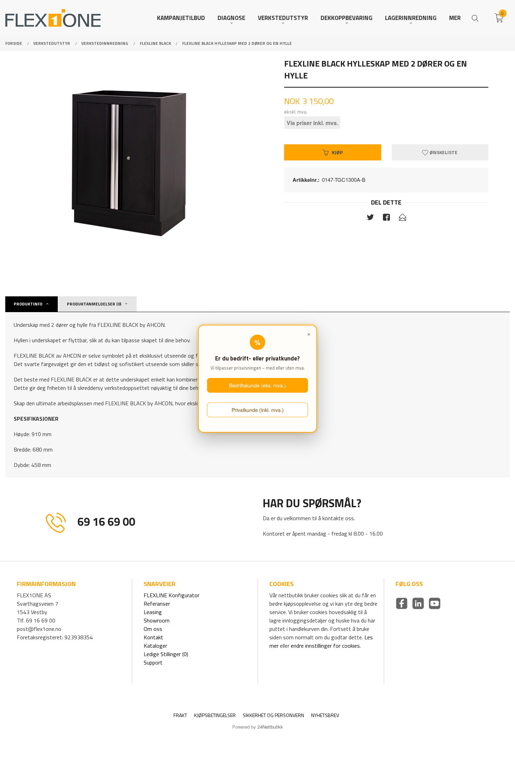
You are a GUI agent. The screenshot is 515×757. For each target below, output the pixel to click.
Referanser (157, 603)
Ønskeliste (443, 152)
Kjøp (337, 152)
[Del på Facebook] (386, 218)
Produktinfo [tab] (28, 304)
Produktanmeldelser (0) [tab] (94, 304)
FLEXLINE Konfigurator (171, 595)
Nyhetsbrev (325, 715)
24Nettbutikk (270, 726)
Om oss (153, 629)
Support (153, 662)
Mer (455, 18)
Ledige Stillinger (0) (166, 654)
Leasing (153, 612)
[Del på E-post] (402, 218)
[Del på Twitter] (370, 218)
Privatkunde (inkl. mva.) (258, 409)
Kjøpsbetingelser (215, 715)
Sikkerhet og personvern (273, 715)
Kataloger (155, 645)
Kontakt (153, 637)
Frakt (180, 715)
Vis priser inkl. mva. (312, 122)
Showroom (157, 620)
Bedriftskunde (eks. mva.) (257, 385)
